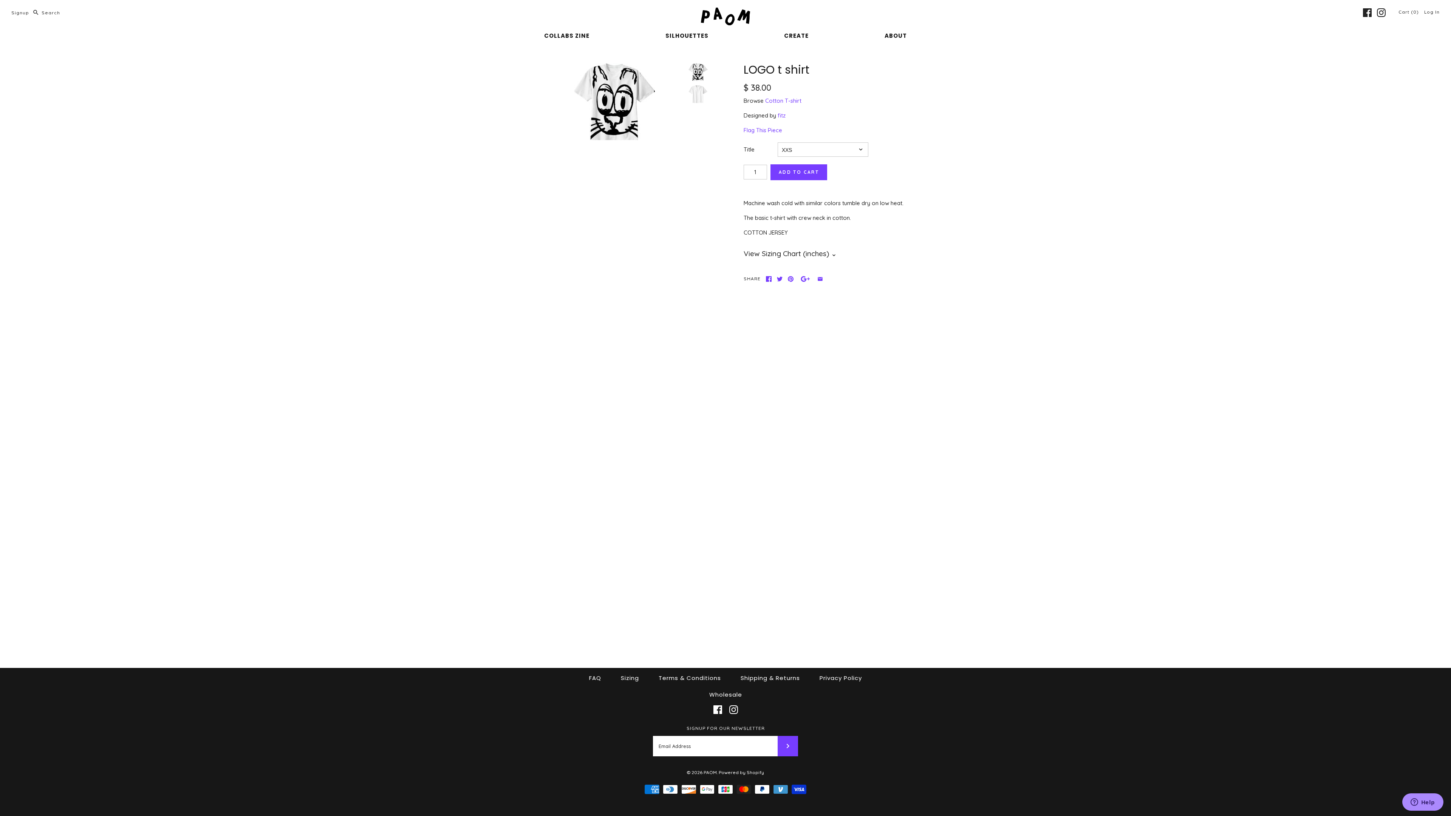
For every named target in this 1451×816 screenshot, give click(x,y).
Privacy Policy (841, 678)
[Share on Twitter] (780, 279)
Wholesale (725, 695)
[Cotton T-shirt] (697, 94)
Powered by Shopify (741, 772)
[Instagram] (1381, 12)
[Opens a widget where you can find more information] (1422, 802)
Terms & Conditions (690, 678)
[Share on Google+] (805, 279)
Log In (1432, 12)
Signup (20, 12)
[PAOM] (725, 11)
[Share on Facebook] (769, 279)
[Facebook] (1367, 12)
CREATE (796, 36)
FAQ (595, 678)
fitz (782, 115)
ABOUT (896, 36)
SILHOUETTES (686, 36)
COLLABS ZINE (566, 36)
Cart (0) (1409, 12)
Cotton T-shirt (783, 100)
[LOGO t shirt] (614, 101)
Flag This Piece (763, 130)
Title (749, 149)
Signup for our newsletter (726, 728)
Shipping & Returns (770, 678)
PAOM (710, 772)
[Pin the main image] (791, 279)
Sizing (630, 678)
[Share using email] (820, 279)
